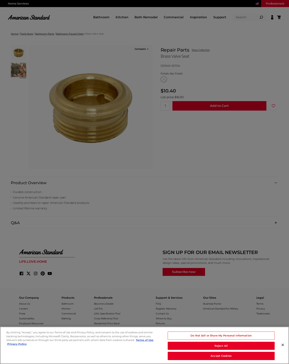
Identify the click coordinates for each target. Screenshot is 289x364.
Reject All (221, 345)
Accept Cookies (221, 355)
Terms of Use (144, 340)
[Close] (282, 345)
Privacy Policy (17, 344)
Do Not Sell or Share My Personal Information (221, 335)
